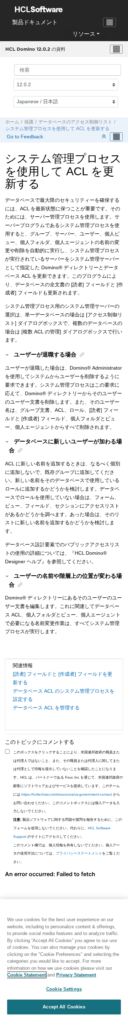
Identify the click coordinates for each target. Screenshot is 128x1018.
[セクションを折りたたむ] (104, 137)
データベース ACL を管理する (46, 707)
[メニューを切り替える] (116, 49)
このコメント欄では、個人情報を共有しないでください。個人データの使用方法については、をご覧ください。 (66, 853)
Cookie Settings (64, 989)
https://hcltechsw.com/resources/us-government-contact (66, 794)
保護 (28, 122)
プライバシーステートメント (79, 853)
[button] (7, 354)
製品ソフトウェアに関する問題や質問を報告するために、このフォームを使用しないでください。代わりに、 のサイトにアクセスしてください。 (67, 828)
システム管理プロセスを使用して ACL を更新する (57, 128)
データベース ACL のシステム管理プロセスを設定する (63, 695)
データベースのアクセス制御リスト (75, 122)
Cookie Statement (26, 975)
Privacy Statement (76, 975)
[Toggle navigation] (109, 22)
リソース (84, 34)
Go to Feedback (24, 136)
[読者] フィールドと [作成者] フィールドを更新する (62, 678)
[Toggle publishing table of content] (116, 137)
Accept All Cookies (64, 1006)
